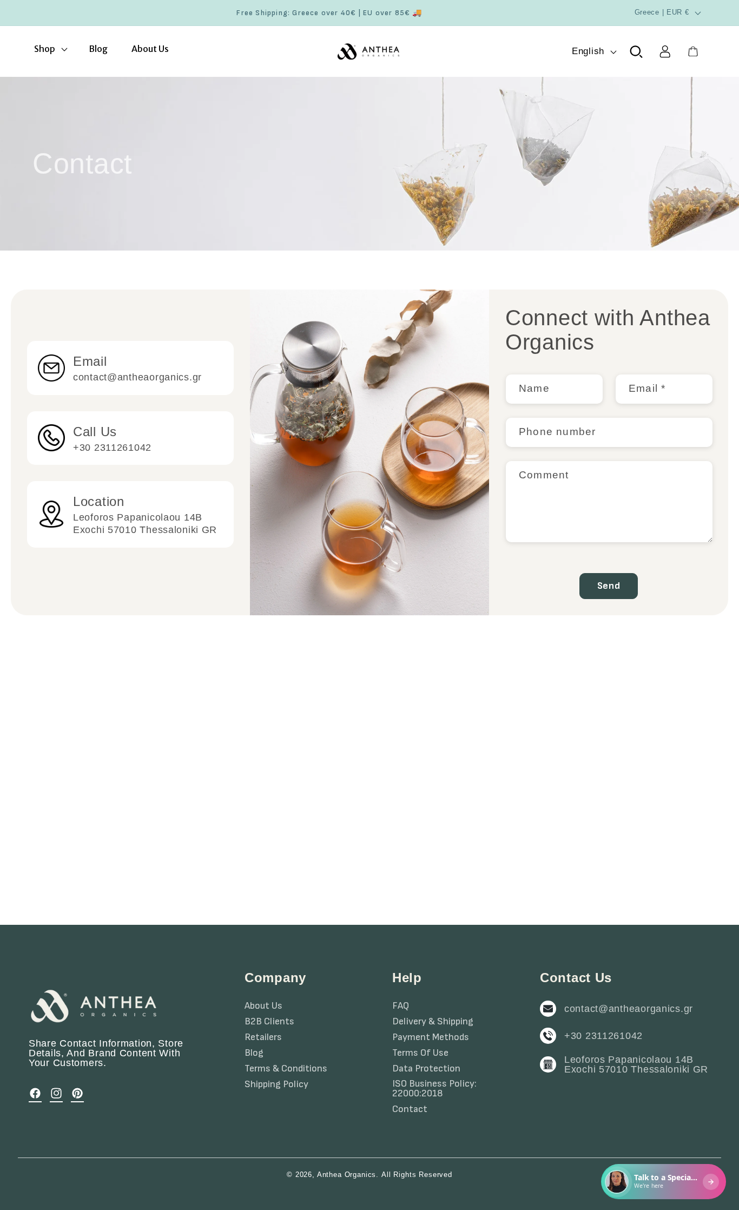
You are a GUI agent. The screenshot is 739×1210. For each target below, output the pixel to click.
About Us (263, 1006)
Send (609, 585)
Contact (409, 1109)
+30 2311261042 (603, 1035)
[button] (50, 49)
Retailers (263, 1037)
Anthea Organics (347, 1174)
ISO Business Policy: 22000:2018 (434, 1089)
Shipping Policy (276, 1084)
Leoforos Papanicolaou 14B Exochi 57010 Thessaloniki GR (636, 1064)
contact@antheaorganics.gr (628, 1008)
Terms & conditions (286, 1069)
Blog (254, 1053)
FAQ (400, 1006)
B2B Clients (269, 1022)
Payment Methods (430, 1037)
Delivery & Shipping (432, 1022)
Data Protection (426, 1069)
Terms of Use (420, 1053)
